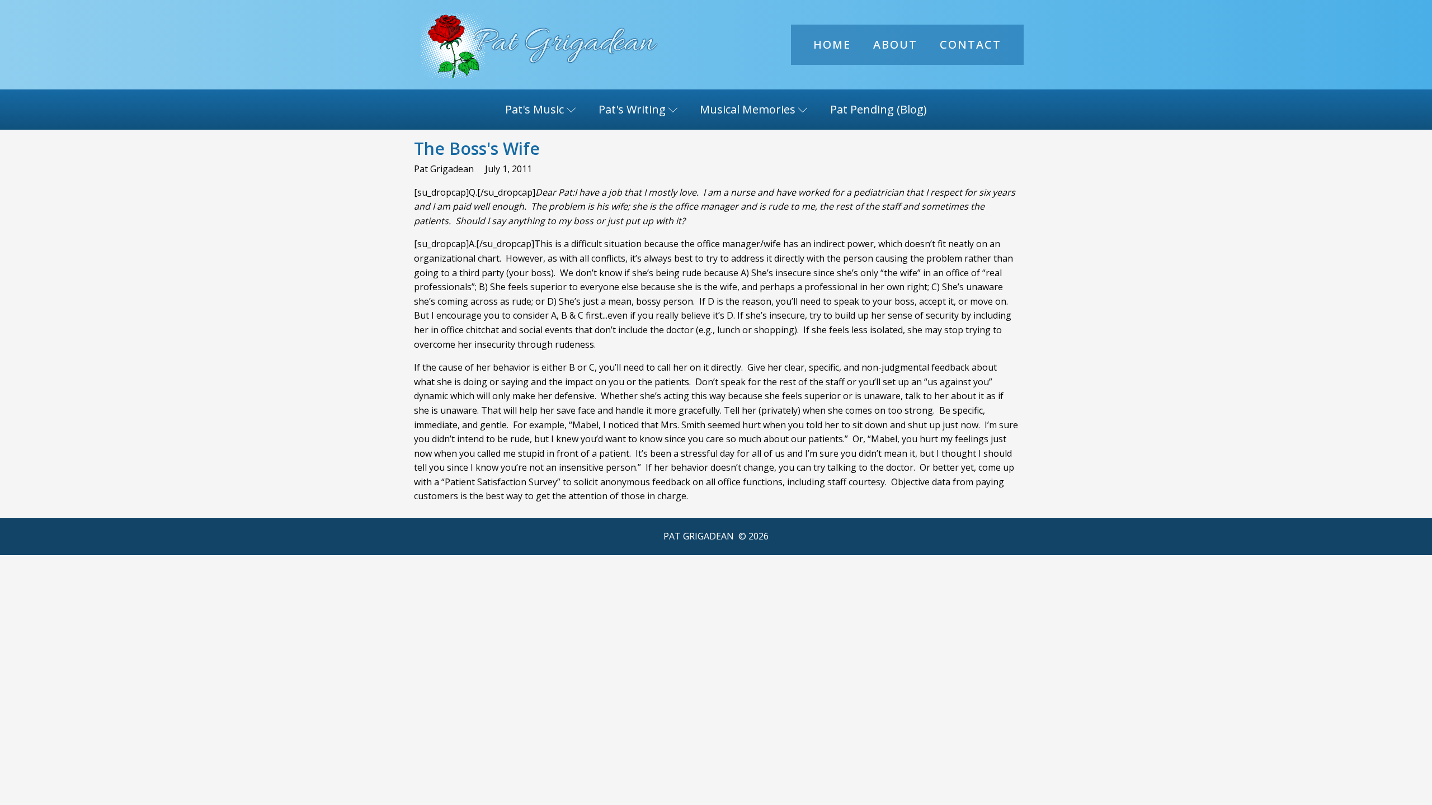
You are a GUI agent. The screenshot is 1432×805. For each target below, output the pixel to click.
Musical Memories (747, 109)
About (895, 44)
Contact (970, 44)
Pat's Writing (632, 109)
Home (832, 44)
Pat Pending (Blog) (878, 109)
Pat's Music (534, 109)
